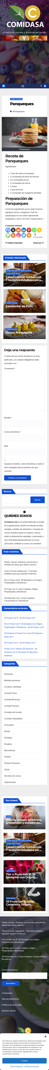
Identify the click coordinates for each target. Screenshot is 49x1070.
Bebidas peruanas (12, 680)
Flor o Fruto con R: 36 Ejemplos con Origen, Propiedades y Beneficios (23, 877)
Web (6, 446)
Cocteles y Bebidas (12, 687)
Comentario (9, 369)
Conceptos (9, 725)
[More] (29, 235)
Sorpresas (37, 243)
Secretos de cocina (13, 273)
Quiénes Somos (9, 1011)
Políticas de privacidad (31, 1066)
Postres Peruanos (12, 763)
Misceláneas (9, 750)
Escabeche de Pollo (19, 306)
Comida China (10, 693)
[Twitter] (23, 235)
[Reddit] (18, 230)
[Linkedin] (23, 230)
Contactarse (7, 993)
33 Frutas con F (29, 618)
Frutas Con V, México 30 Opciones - (19, 649)
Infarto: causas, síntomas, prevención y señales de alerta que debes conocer (24, 822)
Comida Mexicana (12, 270)
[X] (13, 230)
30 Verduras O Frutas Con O (16, 633)
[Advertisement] (24, 60)
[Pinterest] (29, 230)
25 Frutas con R (37, 627)
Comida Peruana (16, 99)
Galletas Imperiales (15, 243)
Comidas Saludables (13, 719)
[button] (45, 1036)
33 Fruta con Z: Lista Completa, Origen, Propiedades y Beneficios (23, 904)
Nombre (8, 418)
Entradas (8, 738)
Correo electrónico (12, 432)
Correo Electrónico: (10, 970)
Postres (7, 757)
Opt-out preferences (16, 1066)
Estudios (8, 744)
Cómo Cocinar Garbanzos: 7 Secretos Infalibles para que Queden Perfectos (23, 280)
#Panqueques (19, 111)
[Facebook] (8, 230)
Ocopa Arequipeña (19, 332)
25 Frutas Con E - (11, 643)
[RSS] (13, 235)
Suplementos (10, 782)
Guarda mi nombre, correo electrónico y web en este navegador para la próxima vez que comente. (24, 467)
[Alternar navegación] (22, 86)
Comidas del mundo (13, 712)
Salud (6, 770)
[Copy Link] (39, 230)
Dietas (7, 731)
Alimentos (8, 674)
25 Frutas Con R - (11, 618)
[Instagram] (18, 235)
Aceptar (25, 1061)
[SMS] (8, 235)
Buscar (8, 491)
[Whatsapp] (34, 230)
